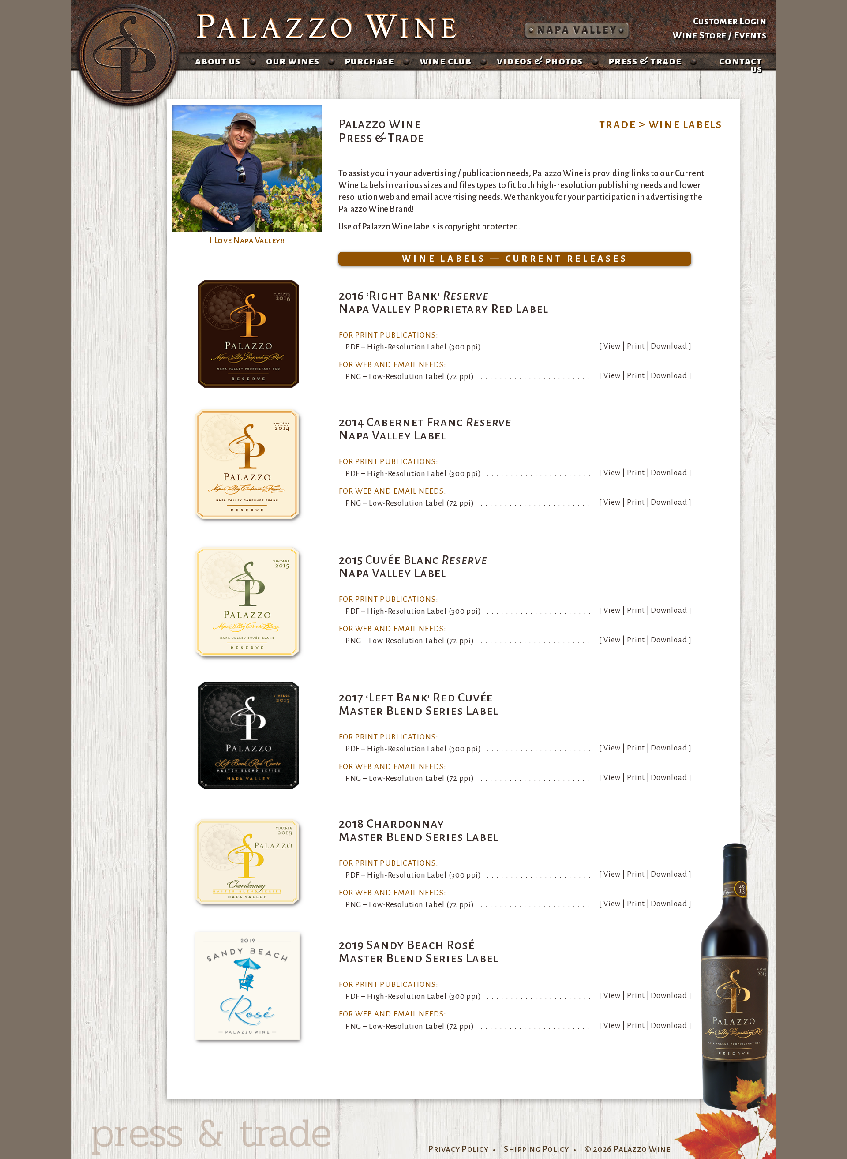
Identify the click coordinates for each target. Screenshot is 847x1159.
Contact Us (740, 65)
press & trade (645, 61)
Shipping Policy (536, 1149)
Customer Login (729, 21)
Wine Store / (703, 35)
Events (750, 35)
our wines (292, 61)
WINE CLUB (446, 61)
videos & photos (540, 61)
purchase (369, 61)
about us (217, 61)
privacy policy (458, 1149)
